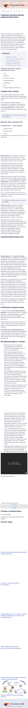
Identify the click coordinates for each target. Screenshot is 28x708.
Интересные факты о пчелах (13, 65)
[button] (26, 478)
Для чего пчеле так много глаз (15, 59)
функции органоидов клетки (18, 200)
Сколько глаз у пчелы (11, 57)
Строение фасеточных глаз (12, 61)
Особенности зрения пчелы (12, 63)
